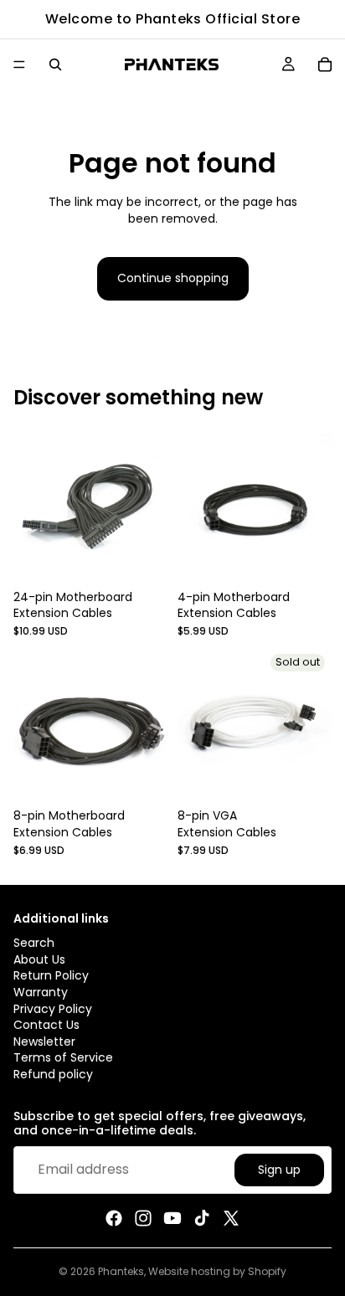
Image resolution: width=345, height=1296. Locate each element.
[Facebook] (114, 1218)
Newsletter (44, 1040)
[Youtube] (172, 1218)
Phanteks (121, 1271)
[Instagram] (143, 1218)
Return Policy (51, 975)
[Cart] (324, 64)
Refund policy (53, 1073)
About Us (39, 958)
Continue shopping (173, 278)
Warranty (40, 991)
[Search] (55, 64)
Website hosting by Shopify (217, 1271)
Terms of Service (63, 1057)
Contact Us (46, 1024)
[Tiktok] (202, 1218)
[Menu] (19, 64)
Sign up (279, 1168)
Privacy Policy (52, 1008)
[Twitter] (231, 1218)
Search (33, 942)
